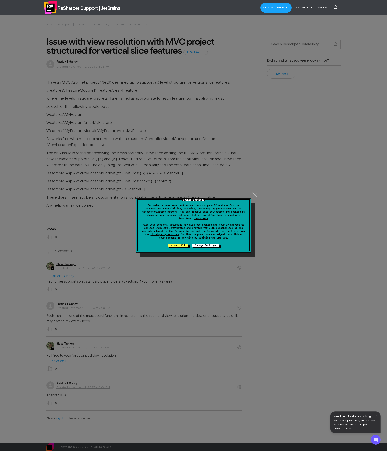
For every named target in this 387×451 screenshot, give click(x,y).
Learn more (201, 218)
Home (50, 8)
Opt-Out (222, 237)
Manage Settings (205, 245)
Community (304, 7)
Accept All (178, 245)
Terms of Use (215, 231)
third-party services (165, 234)
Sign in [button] (323, 7)
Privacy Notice (184, 231)
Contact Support (276, 7)
